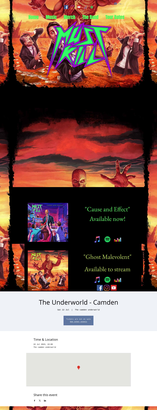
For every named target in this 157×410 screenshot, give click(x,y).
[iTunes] (85, 7)
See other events (78, 322)
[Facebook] (66, 7)
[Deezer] (117, 239)
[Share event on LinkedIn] (45, 400)
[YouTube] (79, 7)
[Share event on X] (40, 400)
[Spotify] (92, 7)
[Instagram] (73, 7)
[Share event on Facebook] (35, 400)
